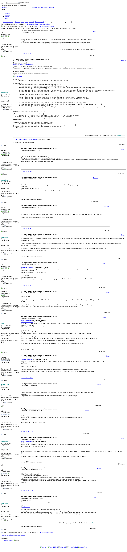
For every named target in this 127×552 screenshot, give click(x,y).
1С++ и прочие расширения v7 (24, 22)
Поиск (7, 16)
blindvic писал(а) (26, 320)
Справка (7, 15)
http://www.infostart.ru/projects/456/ (23, 64)
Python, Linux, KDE (27, 53)
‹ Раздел (10, 540)
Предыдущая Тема (32, 24)
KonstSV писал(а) (26, 359)
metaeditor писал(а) (27, 267)
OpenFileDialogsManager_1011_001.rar (25, 139)
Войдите (4, 7)
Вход (6, 18)
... (39, 26)
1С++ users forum (8, 22)
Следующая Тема (44, 24)
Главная (7, 13)
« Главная (5, 540)
